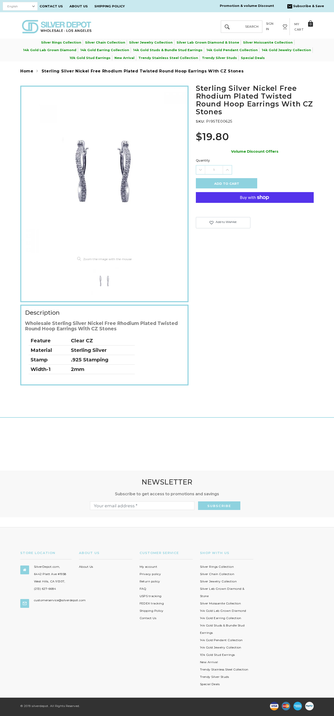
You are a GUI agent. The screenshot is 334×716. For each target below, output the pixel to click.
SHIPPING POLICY (109, 6)
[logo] (56, 26)
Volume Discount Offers (254, 151)
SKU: (200, 121)
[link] (104, 280)
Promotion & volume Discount (247, 6)
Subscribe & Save (308, 6)
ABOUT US (78, 6)
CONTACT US (51, 6)
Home (26, 71)
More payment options (255, 209)
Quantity (203, 160)
